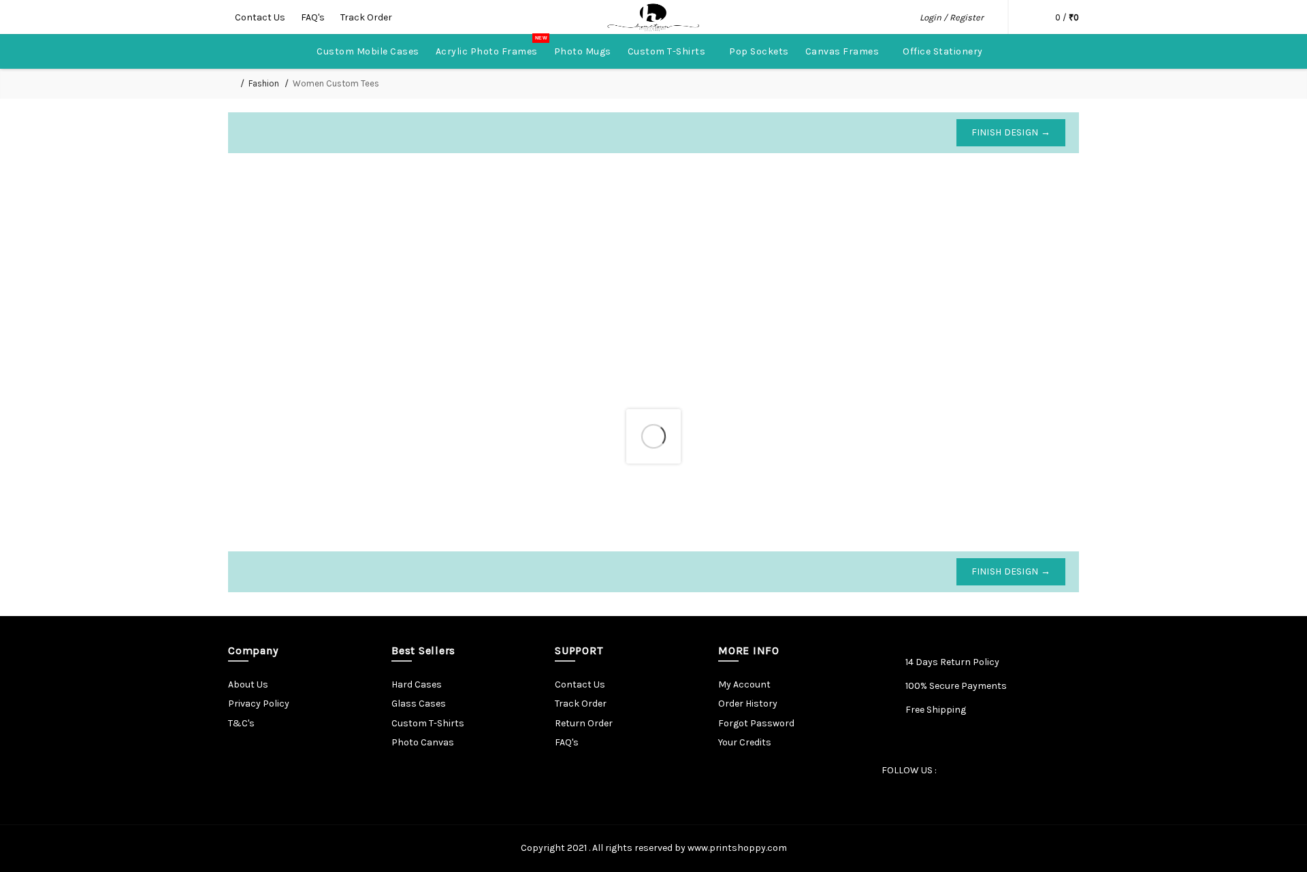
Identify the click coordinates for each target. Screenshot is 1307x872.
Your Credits (744, 742)
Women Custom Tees (336, 83)
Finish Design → (1011, 132)
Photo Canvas (422, 742)
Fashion (263, 83)
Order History (747, 703)
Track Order (366, 17)
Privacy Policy (258, 703)
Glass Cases (418, 703)
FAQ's (314, 17)
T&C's (241, 723)
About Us (248, 684)
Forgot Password (756, 723)
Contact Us (261, 17)
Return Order (584, 723)
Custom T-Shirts (427, 723)
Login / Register (952, 17)
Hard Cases (416, 684)
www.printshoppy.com (737, 848)
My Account (744, 684)
